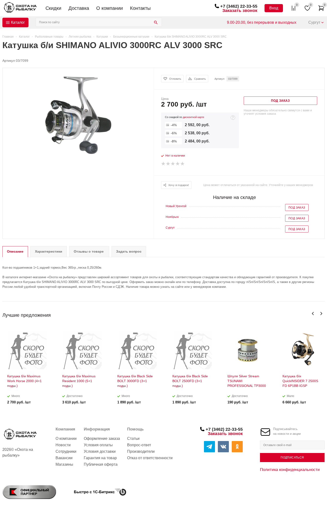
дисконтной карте (193, 117)
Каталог (18, 22)
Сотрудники (66, 451)
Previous (313, 313)
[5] (182, 163)
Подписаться (292, 457)
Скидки (53, 8)
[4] (177, 163)
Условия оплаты (98, 445)
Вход (273, 8)
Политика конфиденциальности (290, 469)
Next (321, 313)
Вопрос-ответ (139, 445)
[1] (163, 163)
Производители (141, 451)
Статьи (133, 438)
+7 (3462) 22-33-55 (238, 6)
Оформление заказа (102, 438)
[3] (173, 163)
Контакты (140, 8)
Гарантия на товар (100, 458)
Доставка (78, 8)
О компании (109, 8)
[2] (168, 163)
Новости (63, 445)
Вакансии (64, 458)
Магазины (64, 464)
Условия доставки (100, 451)
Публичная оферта (101, 464)
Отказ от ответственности (150, 458)
